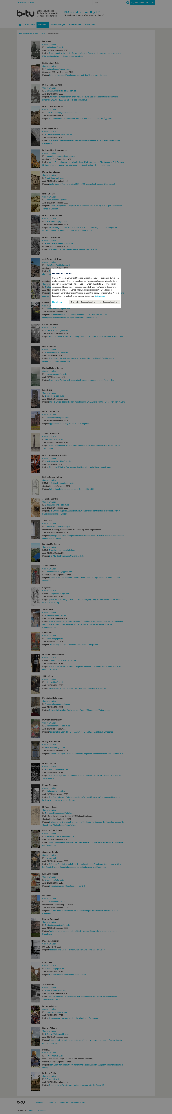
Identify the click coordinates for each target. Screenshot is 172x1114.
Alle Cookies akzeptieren (109, 302)
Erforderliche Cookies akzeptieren (83, 302)
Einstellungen (57, 302)
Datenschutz (100, 296)
